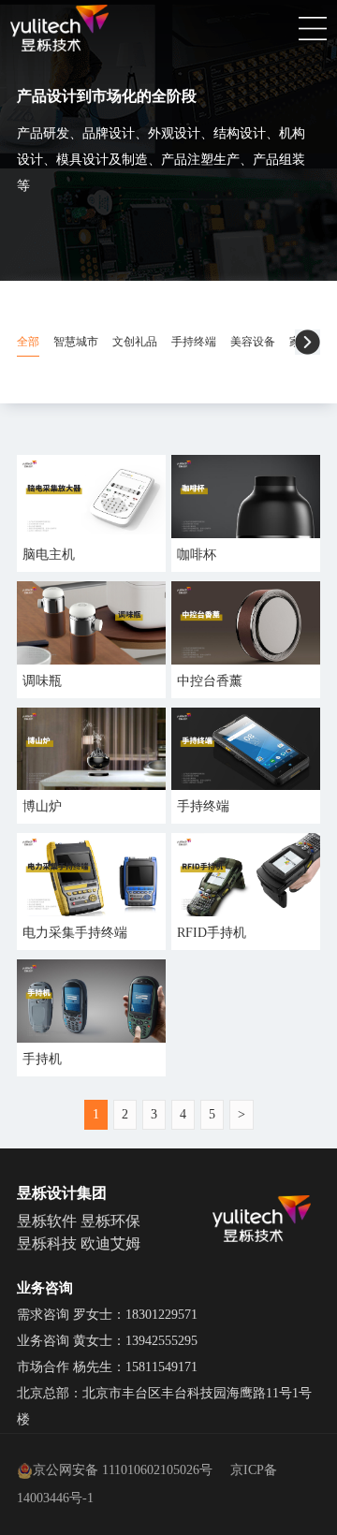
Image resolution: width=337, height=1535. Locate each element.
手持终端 (193, 341)
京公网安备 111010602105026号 (122, 1470)
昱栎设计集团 (62, 1193)
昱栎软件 (47, 1221)
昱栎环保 (110, 1221)
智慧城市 (75, 341)
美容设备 (252, 341)
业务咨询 (45, 1287)
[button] (307, 342)
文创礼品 (134, 341)
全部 (28, 341)
